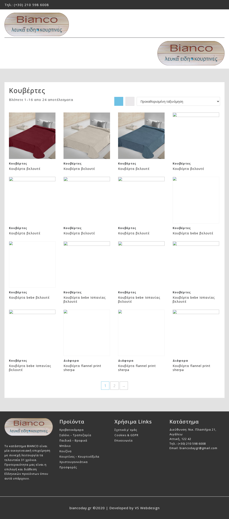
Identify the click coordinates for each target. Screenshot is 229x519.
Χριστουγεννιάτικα (73, 462)
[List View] (129, 101)
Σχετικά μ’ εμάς (125, 430)
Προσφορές (68, 467)
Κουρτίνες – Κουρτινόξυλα (79, 457)
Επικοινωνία (123, 440)
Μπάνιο (65, 446)
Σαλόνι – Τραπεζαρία (75, 435)
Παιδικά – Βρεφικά (73, 440)
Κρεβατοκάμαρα (71, 430)
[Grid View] (118, 101)
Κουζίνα (65, 451)
